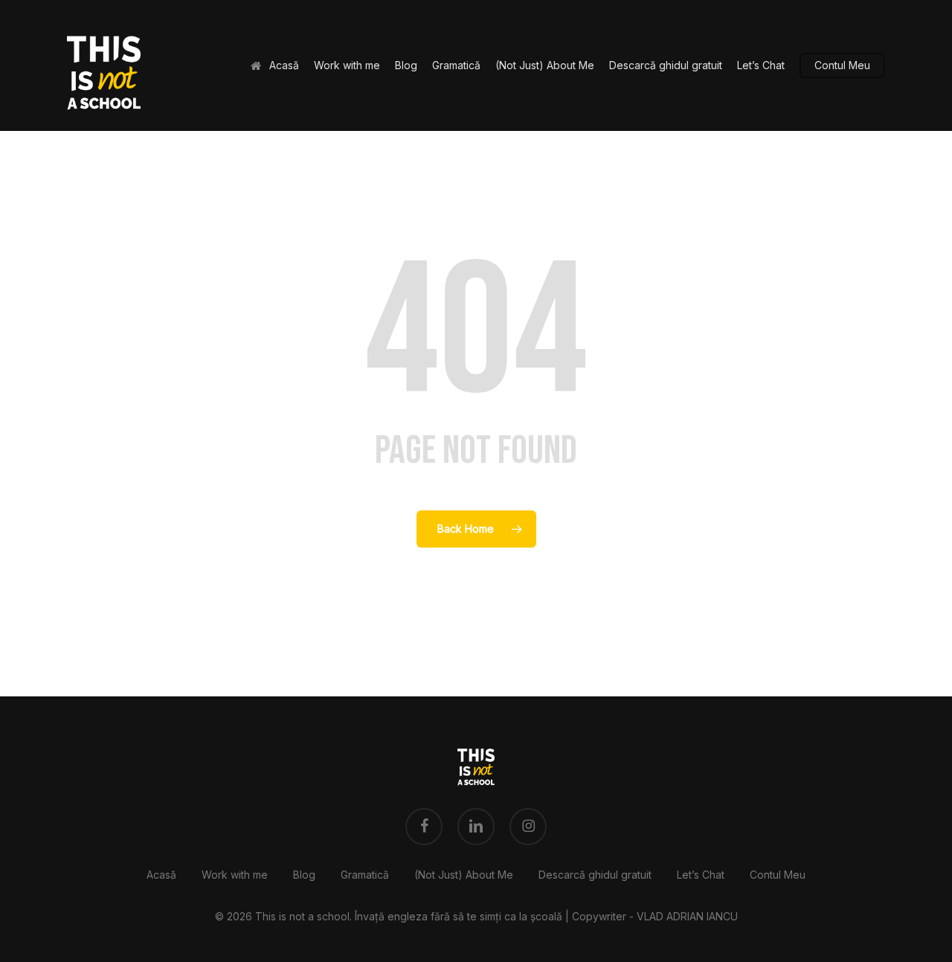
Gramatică (365, 874)
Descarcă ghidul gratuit (595, 874)
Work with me (235, 874)
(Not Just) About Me (463, 874)
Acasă (161, 874)
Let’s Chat (700, 874)
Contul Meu (777, 874)
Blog (304, 874)
